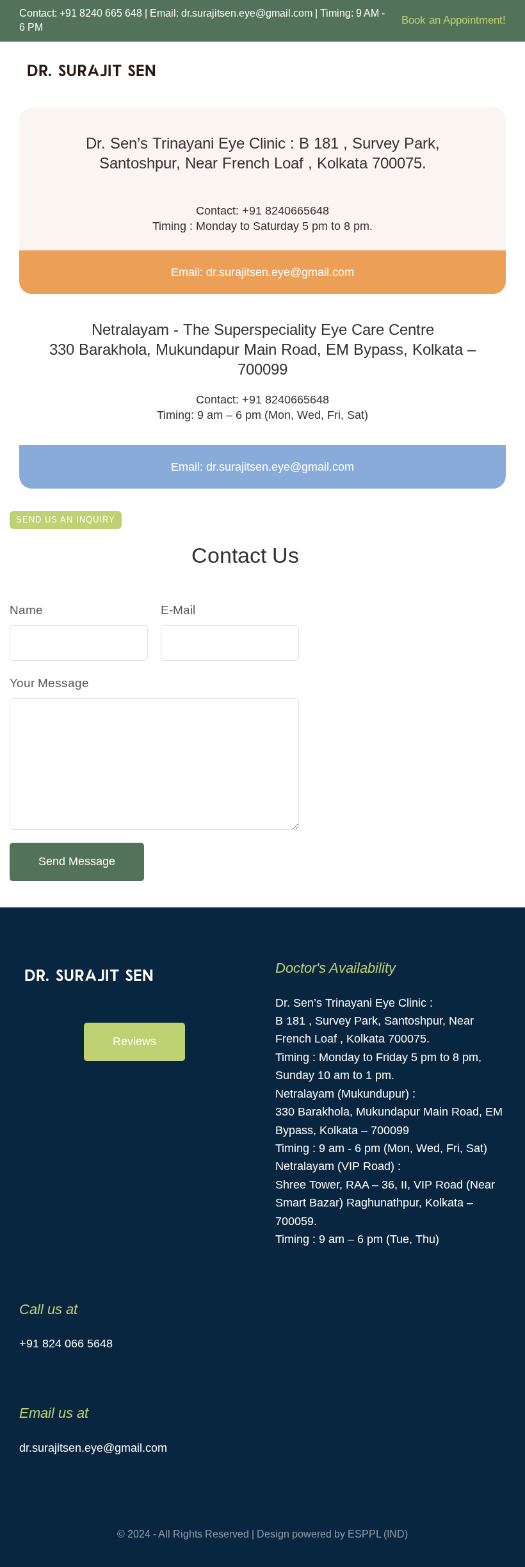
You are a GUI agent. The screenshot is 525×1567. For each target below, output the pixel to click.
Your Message (49, 683)
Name (26, 610)
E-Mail (178, 610)
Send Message (76, 861)
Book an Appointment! (453, 20)
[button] (134, 1042)
